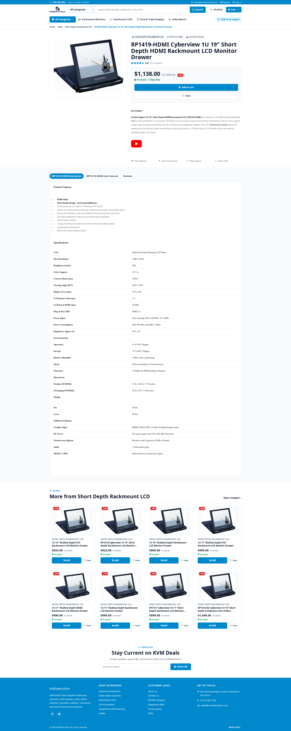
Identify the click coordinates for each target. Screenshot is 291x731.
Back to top (234, 727)
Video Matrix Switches (110, 695)
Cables (102, 713)
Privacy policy (155, 708)
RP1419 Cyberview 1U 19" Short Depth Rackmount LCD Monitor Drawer (118, 545)
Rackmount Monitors (109, 691)
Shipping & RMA (156, 704)
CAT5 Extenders (107, 704)
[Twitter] (59, 714)
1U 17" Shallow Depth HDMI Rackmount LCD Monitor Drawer (70, 609)
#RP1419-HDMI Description (67, 176)
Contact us (153, 695)
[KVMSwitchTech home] (58, 9)
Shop (60, 27)
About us (152, 691)
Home (52, 27)
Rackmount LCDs (107, 700)
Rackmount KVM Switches (112, 708)
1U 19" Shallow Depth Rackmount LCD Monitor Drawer (167, 544)
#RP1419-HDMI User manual (102, 176)
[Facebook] (52, 714)
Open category (231, 497)
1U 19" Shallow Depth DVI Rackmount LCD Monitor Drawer (70, 544)
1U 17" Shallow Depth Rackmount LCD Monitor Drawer (119, 609)
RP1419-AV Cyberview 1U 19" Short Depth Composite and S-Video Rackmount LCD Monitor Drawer (217, 610)
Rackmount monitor (219, 125)
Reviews (127, 176)
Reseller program (156, 700)
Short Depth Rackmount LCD (78, 27)
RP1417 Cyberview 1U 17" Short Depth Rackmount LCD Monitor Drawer (166, 610)
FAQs (150, 713)
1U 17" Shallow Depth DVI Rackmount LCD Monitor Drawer (216, 544)
